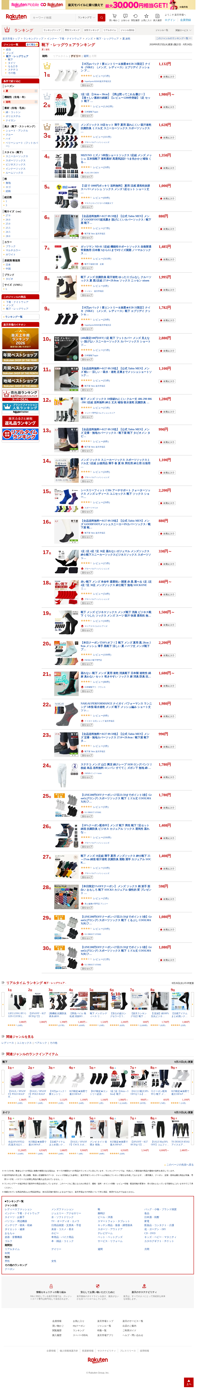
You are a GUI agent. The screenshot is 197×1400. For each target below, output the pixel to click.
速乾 (8, 101)
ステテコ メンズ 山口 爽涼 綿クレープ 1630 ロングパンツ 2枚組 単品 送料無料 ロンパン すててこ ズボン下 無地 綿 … (116, 766)
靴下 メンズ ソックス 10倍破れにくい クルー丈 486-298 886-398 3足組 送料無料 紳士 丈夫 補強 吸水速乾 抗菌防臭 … (116, 400)
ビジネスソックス (16, 164)
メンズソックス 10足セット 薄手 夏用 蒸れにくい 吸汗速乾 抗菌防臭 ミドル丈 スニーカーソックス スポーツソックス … (116, 128)
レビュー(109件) (102, 654)
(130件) (20, 1154)
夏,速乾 (126, 38)
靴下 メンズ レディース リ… (98, 1014)
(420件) (82, 1025)
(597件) (143, 1103)
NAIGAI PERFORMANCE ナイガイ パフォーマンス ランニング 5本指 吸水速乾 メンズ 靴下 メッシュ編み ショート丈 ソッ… (116, 707)
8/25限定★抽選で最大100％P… (78, 1092)
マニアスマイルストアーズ (96, 626)
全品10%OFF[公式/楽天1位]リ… (16, 1143)
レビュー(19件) (101, 928)
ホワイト (11, 254)
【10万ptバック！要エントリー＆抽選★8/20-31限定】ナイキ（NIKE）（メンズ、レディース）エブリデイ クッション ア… (115, 67)
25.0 (8, 223)
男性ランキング (72, 30)
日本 (8, 264)
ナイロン (11, 120)
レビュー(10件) (101, 867)
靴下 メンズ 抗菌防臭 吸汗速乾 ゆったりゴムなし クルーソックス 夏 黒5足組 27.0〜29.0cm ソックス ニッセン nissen (116, 278)
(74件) (162, 1103)
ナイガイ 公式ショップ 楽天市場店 (99, 721)
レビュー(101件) (102, 136)
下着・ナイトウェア (17, 302)
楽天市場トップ (11, 38)
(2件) (101, 1103)
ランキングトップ (52, 30)
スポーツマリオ (91, 508)
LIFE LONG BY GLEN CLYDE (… (17, 1014)
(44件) (101, 1154)
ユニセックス (24, 1042)
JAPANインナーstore (93, 773)
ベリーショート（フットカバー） (22, 144)
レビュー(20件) (101, 167)
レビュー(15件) (101, 76)
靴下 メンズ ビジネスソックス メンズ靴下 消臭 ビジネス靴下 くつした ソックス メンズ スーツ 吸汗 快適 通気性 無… (116, 614)
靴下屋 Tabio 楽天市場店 (95, 234)
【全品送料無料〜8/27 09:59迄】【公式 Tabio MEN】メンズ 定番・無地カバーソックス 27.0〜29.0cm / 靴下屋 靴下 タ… (115, 737)
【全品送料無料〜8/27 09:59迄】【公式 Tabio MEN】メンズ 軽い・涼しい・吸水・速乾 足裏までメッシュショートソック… (116, 372)
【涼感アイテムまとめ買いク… (179, 1014)
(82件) (122, 1025)
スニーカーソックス (17, 156)
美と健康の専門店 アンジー (96, 904)
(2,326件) (123, 1103)
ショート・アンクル (17, 130)
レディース (8, 1042)
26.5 (8, 231)
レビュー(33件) (101, 380)
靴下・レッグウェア (107, 38)
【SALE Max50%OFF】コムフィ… (160, 1143)
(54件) (81, 1103)
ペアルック (41, 1042)
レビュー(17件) (101, 228)
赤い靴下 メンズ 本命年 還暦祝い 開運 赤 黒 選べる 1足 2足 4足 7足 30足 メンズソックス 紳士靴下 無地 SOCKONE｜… (116, 585)
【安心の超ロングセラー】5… (118, 1014)
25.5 (8, 227)
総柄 (8, 191)
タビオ (9, 278)
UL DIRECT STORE (93, 812)
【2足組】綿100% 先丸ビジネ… (160, 1014)
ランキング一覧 (14, 316)
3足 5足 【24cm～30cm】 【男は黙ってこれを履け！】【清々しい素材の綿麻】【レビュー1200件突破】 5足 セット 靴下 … (115, 97)
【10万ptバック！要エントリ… (58, 1092)
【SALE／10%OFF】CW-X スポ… (78, 1143)
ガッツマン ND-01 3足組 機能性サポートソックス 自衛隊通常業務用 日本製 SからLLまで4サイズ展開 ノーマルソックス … (116, 250)
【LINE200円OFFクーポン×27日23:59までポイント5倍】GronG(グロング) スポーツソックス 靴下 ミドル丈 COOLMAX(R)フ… (116, 798)
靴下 (10, 59)
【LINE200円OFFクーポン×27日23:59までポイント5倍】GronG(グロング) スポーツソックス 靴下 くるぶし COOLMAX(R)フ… (116, 920)
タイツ (11, 62)
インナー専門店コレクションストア (100, 413)
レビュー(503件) (102, 258)
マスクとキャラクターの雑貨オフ (99, 203)
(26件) (40, 1103)
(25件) (183, 1025)
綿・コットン (13, 112)
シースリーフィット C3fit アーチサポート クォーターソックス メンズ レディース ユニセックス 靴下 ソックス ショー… (115, 493)
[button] (125, 18)
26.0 (8, 219)
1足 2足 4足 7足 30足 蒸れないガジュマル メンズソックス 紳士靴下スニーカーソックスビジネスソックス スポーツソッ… (116, 554)
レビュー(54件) (101, 593)
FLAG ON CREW (92, 173)
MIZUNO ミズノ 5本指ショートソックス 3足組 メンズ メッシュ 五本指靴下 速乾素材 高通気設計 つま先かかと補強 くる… (116, 158)
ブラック (11, 246)
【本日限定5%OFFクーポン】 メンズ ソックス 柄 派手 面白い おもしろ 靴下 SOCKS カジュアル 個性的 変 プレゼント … (116, 889)
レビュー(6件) (100, 285)
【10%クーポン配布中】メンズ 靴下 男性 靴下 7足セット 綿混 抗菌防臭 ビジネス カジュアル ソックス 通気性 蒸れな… (115, 829)
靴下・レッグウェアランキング (68, 45)
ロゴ (8, 187)
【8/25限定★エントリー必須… (99, 1092)
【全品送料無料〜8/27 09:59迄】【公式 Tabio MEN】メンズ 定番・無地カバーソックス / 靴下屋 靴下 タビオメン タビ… (115, 433)
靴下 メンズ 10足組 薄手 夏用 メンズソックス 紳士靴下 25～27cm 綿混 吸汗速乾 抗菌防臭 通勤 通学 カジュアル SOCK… (116, 859)
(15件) (60, 1103)
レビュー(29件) (101, 319)
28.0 (8, 236)
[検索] (101, 17)
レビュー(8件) (100, 441)
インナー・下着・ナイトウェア (64, 38)
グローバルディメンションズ (97, 142)
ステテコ (13, 69)
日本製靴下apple (91, 112)
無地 (8, 182)
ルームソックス (14, 172)
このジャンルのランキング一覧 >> (173, 38)
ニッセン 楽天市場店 (94, 291)
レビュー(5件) (100, 807)
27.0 (8, 215)
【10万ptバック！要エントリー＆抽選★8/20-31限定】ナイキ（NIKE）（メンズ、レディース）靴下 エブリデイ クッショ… (115, 311)
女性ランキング (91, 30)
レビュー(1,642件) (103, 106)
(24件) (60, 1154)
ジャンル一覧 (162, 30)
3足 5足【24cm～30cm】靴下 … (119, 1092)
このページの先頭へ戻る (180, 1164)
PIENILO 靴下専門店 (93, 660)
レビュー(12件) (101, 959)
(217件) (61, 1025)
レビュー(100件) (102, 837)
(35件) (122, 1154)
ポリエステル (13, 116)
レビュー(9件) (100, 715)
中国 (8, 268)
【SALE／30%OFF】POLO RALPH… (17, 1094)
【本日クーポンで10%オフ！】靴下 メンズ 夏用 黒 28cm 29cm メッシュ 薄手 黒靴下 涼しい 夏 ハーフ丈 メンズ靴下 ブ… (116, 646)
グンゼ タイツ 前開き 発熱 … (98, 1143)
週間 (86, 56)
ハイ (8, 138)
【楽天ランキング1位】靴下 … (139, 1014)
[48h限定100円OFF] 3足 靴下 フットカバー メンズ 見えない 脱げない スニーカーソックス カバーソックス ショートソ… (116, 341)
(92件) (162, 1025)
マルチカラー (13, 250)
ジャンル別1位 (127, 30)
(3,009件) (143, 1025)
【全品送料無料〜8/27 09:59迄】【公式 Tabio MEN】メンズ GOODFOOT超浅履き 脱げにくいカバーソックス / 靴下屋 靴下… (116, 219)
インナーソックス (16, 168)
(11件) (183, 1103)
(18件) (20, 1025)
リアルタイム (109, 30)
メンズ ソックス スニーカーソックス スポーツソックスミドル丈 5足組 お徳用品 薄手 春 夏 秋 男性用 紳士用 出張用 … (115, 463)
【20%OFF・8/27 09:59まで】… (37, 1014)
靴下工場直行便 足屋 (94, 264)
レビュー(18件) (101, 621)
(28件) (40, 1154)
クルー (9, 134)
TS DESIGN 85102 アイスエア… (180, 1143)
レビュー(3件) (100, 746)
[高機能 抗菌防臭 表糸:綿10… (57, 1014)
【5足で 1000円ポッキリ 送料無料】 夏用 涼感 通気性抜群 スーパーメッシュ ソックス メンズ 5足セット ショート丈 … (115, 189)
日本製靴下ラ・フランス (95, 687)
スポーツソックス (16, 160)
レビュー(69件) (101, 197)
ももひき (13, 66)
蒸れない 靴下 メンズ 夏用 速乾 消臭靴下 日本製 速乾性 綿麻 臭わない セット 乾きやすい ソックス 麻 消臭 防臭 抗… (116, 674)
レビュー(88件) (101, 681)
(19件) (101, 1025)
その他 (11, 72)
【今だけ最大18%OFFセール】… (140, 1092)
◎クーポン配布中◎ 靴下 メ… (159, 1092)
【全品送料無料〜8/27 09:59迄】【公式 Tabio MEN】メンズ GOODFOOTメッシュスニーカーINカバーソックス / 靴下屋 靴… (116, 524)
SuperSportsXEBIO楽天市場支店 (98, 81)
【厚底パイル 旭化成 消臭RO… (77, 1014)
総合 (8, 49)
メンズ (89, 38)
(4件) (81, 1154)
